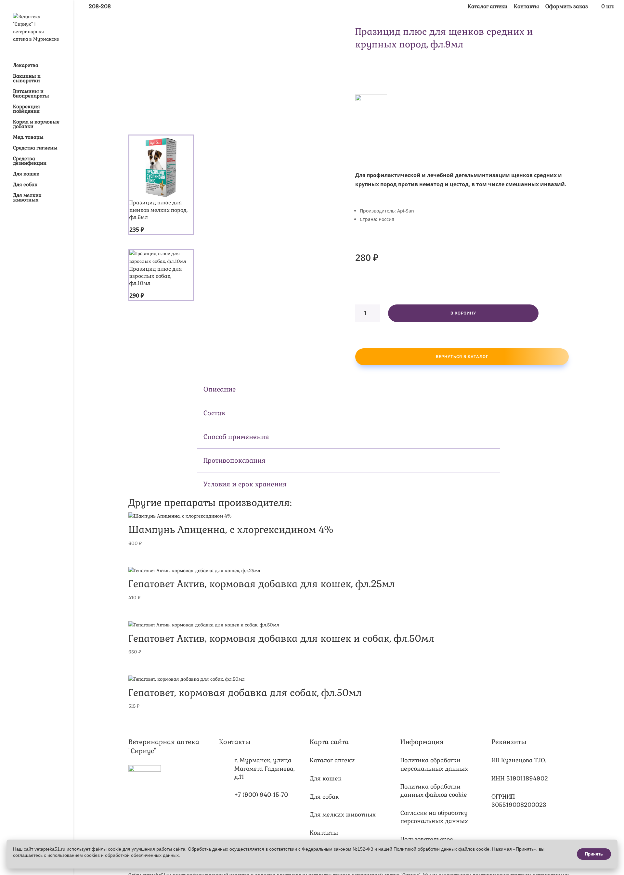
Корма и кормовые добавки (36, 124)
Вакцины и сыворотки (27, 79)
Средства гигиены (35, 148)
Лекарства (25, 65)
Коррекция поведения (26, 109)
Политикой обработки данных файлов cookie (441, 849)
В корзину (463, 313)
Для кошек (26, 174)
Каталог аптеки (488, 7)
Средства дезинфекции (29, 161)
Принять (594, 854)
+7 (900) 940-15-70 (261, 794)
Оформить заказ (566, 7)
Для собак (25, 184)
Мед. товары (28, 137)
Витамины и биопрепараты (31, 94)
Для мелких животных (27, 198)
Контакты (526, 7)
